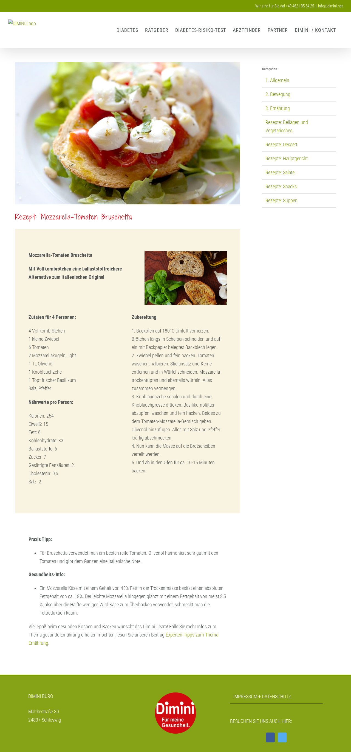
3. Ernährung (277, 108)
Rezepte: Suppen (281, 200)
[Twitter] (282, 737)
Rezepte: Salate (280, 172)
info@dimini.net (330, 6)
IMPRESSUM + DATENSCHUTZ (262, 696)
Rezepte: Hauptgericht (286, 158)
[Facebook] (270, 737)
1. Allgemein (277, 80)
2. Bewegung (277, 94)
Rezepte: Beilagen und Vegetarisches (286, 126)
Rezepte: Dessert (281, 144)
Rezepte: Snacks (281, 186)
